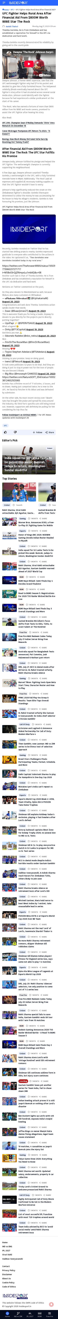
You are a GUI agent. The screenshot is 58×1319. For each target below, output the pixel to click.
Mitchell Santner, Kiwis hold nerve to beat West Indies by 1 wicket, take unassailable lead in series (35, 903)
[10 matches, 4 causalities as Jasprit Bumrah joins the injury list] (9, 1146)
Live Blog (23, 1081)
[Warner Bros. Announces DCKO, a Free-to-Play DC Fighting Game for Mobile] (9, 522)
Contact (6, 1266)
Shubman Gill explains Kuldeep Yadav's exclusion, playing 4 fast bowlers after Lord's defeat (36, 817)
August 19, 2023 (37, 310)
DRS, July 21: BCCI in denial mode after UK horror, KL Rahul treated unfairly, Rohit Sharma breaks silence (36, 670)
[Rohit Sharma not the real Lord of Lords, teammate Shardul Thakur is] (9, 928)
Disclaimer (7, 1274)
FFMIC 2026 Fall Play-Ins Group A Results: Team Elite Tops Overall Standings (33, 700)
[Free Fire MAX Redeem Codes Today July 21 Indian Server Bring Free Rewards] (9, 637)
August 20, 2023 (10, 301)
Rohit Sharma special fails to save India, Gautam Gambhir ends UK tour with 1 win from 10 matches (35, 1017)
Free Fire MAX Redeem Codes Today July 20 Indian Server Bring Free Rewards (35, 1002)
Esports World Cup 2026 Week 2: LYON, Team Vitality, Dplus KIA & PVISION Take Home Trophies (36, 802)
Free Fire (23, 632)
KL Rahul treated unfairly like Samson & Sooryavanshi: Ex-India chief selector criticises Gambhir (36, 716)
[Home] (18, 2)
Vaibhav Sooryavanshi (12, 1258)
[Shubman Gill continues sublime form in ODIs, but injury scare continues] (9, 1072)
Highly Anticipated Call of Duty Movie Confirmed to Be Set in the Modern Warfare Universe (36, 1202)
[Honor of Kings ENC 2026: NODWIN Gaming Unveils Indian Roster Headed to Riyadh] (9, 536)
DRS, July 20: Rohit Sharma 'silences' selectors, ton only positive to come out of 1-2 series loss (35, 986)
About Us (6, 1278)
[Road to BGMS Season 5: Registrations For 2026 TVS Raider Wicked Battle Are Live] (9, 594)
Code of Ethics (9, 1286)
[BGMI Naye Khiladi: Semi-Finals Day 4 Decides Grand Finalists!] (9, 580)
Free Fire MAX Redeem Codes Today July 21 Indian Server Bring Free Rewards (35, 639)
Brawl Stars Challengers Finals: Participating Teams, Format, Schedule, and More (36, 762)
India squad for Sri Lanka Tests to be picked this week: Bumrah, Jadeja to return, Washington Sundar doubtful (28, 464)
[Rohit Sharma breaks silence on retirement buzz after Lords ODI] (9, 887)
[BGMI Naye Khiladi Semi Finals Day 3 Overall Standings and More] (9, 608)
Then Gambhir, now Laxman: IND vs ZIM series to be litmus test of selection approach (36, 746)
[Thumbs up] (5, 432)
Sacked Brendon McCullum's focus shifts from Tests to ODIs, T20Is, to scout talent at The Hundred (35, 624)
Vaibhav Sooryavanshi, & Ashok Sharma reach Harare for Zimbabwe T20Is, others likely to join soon (36, 875)
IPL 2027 (6, 1250)
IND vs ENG (7, 1246)
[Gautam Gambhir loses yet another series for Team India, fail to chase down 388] (9, 1086)
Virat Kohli (7, 1254)
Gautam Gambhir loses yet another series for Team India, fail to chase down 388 (34, 1088)
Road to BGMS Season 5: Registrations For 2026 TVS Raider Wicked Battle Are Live (36, 596)
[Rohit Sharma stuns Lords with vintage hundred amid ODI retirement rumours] (9, 1058)
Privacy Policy (8, 1270)
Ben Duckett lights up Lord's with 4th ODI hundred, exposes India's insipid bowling (36, 1118)
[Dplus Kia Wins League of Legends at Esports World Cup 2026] (9, 971)
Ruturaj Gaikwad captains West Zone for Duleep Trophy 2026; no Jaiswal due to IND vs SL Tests (36, 832)
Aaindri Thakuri (12, 26)
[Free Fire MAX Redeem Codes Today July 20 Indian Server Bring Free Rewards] (9, 1000)
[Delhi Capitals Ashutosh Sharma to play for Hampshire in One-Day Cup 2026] (9, 774)
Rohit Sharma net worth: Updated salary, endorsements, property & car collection (36, 1174)
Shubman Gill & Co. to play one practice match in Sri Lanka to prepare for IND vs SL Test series (36, 848)
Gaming (23, 518)
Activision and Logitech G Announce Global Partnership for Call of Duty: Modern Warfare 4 (35, 731)
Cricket (49, 448)
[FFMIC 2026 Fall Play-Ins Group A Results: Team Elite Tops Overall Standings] (9, 698)
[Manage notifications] (51, 1304)
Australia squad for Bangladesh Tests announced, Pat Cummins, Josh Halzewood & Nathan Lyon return (36, 654)
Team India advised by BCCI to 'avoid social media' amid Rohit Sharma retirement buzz (35, 1229)
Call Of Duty (25, 724)
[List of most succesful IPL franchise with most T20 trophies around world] (9, 1214)
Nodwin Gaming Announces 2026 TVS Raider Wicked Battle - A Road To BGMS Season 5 (36, 1032)
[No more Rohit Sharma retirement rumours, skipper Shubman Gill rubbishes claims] (9, 941)
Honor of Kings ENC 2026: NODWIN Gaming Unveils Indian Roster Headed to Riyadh (36, 537)
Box (4, 139)
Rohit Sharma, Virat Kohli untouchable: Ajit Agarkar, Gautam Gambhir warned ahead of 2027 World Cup (18, 511)
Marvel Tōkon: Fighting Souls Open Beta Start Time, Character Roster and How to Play (37, 685)
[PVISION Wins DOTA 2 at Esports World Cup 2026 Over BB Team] (9, 915)
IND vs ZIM (18, 1316)
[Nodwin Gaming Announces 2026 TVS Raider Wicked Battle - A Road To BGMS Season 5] (9, 1030)
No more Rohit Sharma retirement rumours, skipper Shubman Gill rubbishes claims (34, 943)
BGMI (22, 577)
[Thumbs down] (15, 432)
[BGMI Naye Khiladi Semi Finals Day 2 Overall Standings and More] (9, 1044)
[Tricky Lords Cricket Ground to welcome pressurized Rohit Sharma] (9, 1186)
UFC (5, 425)
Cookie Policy (8, 1282)
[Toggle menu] (4, 2)
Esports (23, 531)
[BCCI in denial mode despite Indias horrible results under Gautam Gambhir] (9, 860)
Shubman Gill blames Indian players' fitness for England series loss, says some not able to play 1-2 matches (35, 959)
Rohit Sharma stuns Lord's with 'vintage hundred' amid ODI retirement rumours (36, 1060)
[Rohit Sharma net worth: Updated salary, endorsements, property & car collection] (9, 1172)
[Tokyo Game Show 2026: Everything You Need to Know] (9, 1158)
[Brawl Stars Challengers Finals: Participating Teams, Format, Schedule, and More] (9, 760)
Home (4, 1242)
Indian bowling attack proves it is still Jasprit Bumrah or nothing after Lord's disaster (36, 1103)
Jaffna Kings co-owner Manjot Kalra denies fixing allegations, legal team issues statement (35, 1134)
